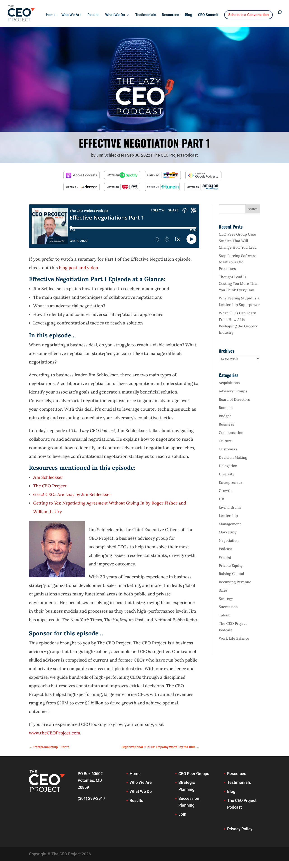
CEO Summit (208, 15)
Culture (225, 441)
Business (226, 424)
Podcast (225, 548)
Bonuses (226, 407)
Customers (228, 449)
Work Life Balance (234, 638)
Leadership (228, 515)
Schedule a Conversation (248, 15)
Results (93, 15)
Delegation (228, 465)
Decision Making (233, 457)
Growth (225, 490)
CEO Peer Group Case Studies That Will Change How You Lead (238, 241)
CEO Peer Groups (193, 773)
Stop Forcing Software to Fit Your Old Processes (237, 262)
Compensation (231, 432)
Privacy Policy (239, 828)
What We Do (115, 15)
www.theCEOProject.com (54, 733)
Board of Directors (234, 399)
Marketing (227, 532)
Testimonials (145, 15)
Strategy (226, 598)
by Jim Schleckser (72, 494)
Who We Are (71, 15)
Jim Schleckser (110, 155)
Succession (228, 606)
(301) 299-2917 (91, 798)
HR (221, 499)
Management (230, 524)
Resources (170, 15)
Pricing (225, 557)
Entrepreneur (230, 482)
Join (182, 814)
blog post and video (78, 267)
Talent (224, 615)
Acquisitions (229, 382)
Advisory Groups (233, 391)
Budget (225, 416)
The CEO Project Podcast (175, 155)
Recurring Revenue (235, 582)
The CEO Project (50, 485)
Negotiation (229, 540)
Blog (188, 15)
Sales (223, 590)
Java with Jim (230, 507)
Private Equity (231, 565)
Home (51, 15)
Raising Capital (231, 573)
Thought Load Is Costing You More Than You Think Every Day (239, 283)
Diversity (226, 474)
